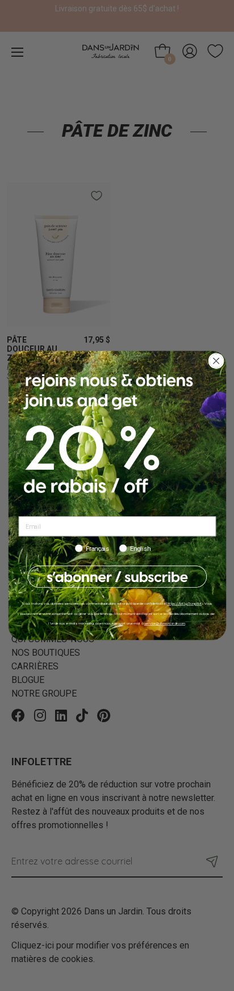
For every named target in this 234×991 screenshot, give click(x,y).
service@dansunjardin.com (164, 623)
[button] (116, 577)
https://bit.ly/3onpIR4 (184, 603)
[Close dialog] (216, 361)
